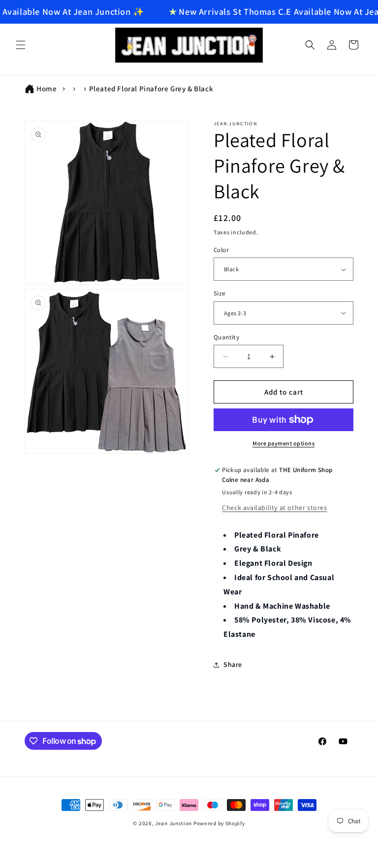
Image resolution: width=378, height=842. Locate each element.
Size (220, 293)
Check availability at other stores (274, 507)
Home (46, 88)
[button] (21, 45)
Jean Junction (173, 823)
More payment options (283, 443)
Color (221, 250)
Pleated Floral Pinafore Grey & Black (151, 88)
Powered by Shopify (219, 823)
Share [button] (232, 664)
